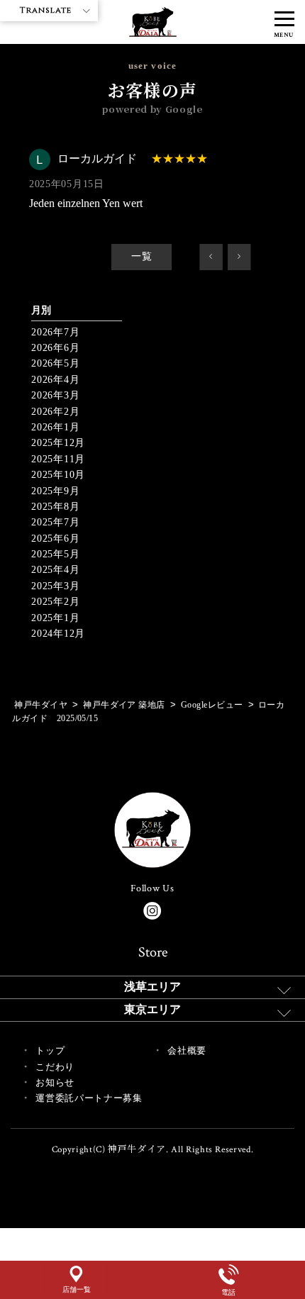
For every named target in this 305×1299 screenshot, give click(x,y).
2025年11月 (58, 459)
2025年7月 (55, 522)
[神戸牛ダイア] (153, 28)
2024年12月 (58, 633)
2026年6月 (55, 347)
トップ (50, 1050)
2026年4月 (55, 379)
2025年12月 (58, 442)
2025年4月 (55, 569)
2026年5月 (55, 363)
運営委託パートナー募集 (88, 1098)
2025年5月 (55, 554)
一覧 (141, 256)
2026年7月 (55, 332)
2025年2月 (55, 601)
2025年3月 (55, 586)
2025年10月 (58, 474)
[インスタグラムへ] (152, 911)
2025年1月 (55, 618)
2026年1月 (55, 427)
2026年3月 (55, 395)
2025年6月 (55, 538)
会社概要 (186, 1050)
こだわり (54, 1066)
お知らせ (54, 1082)
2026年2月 (55, 411)
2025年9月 (55, 491)
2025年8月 (55, 506)
